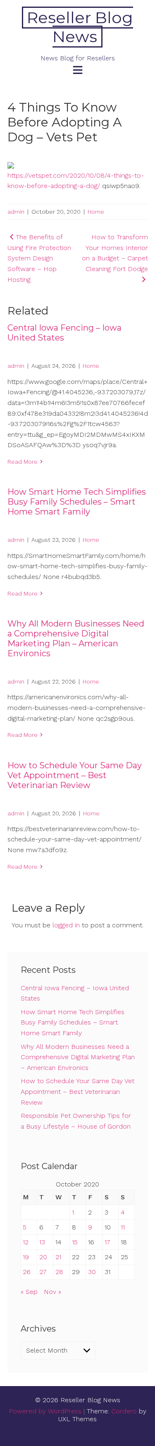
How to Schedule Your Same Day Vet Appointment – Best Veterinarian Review (74, 775)
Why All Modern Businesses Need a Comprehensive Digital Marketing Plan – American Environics (75, 638)
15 (75, 1242)
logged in (66, 925)
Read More (22, 461)
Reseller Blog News (80, 27)
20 (43, 1257)
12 (26, 1242)
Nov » (52, 1292)
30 (92, 1272)
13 (42, 1242)
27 (43, 1272)
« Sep (29, 1292)
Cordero (124, 1411)
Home (96, 211)
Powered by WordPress (45, 1411)
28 (59, 1272)
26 (27, 1272)
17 (107, 1242)
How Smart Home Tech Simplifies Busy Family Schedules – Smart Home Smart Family (76, 502)
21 (58, 1257)
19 (26, 1257)
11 (123, 1227)
